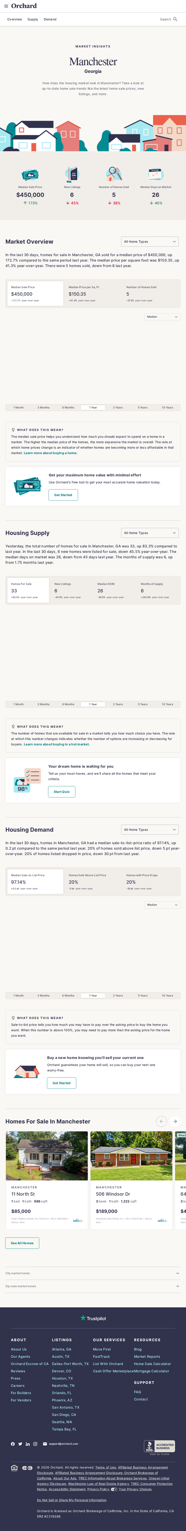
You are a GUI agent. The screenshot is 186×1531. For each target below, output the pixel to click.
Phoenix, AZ (62, 1400)
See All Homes (22, 1243)
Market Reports (147, 1356)
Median (152, 316)
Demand (50, 19)
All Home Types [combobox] (136, 241)
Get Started (63, 495)
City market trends (17, 1273)
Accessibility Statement (67, 1489)
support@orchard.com (63, 1443)
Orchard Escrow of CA (30, 1364)
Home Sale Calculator (152, 1364)
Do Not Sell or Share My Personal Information (71, 1500)
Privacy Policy (98, 1489)
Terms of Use (105, 1467)
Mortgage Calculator (151, 1371)
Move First (102, 1349)
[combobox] (173, 19)
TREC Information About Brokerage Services (112, 1478)
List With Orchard (108, 1364)
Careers (17, 1385)
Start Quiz (62, 792)
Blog (138, 1349)
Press (15, 1378)
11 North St (23, 1194)
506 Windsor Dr (113, 1194)
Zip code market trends (20, 1286)
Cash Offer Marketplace (113, 1371)
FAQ (137, 1392)
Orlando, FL (61, 1393)
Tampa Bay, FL (64, 1429)
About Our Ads (64, 1478)
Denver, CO (61, 1371)
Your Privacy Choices (135, 1489)
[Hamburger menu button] (7, 6)
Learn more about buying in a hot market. (57, 744)
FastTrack (101, 1356)
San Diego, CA (64, 1414)
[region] (93, 1189)
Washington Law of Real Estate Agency (98, 1484)
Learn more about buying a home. (51, 453)
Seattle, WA (62, 1422)
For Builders (21, 1393)
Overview (14, 19)
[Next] (175, 1121)
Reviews (18, 1371)
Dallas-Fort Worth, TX (70, 1364)
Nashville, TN (63, 1385)
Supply (32, 19)
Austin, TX (61, 1356)
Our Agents (20, 1356)
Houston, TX (62, 1378)
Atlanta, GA (61, 1349)
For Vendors (21, 1400)
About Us (19, 1349)
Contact (141, 1399)
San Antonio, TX (65, 1407)
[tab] (35, 293)
